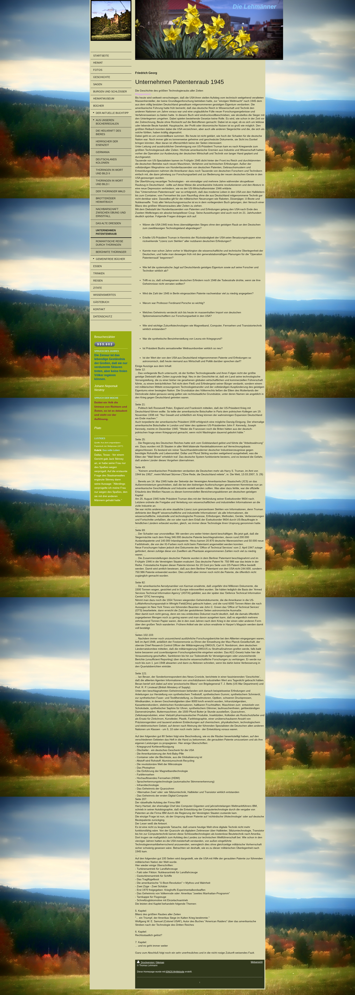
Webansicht (257, 962)
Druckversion (147, 962)
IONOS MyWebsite (175, 971)
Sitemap (160, 962)
